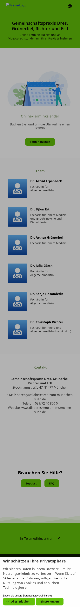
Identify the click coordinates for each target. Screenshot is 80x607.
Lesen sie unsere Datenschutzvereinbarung (27, 595)
